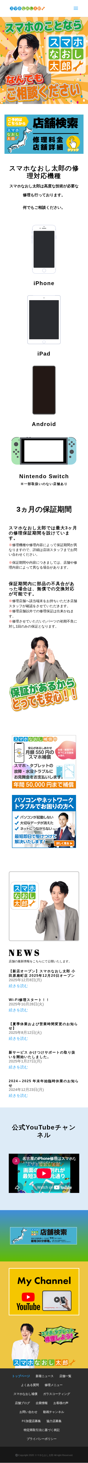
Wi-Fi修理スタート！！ (29, 1000)
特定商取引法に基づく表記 (42, 1430)
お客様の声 (60, 1403)
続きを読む (18, 986)
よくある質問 (30, 1385)
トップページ (21, 1376)
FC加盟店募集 (31, 1421)
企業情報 (42, 1403)
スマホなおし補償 (25, 1394)
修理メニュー (54, 1385)
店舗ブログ (22, 1403)
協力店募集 (54, 1421)
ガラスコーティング (56, 1394)
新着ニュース (45, 1376)
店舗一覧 (65, 1376)
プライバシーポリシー (42, 1439)
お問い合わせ (28, 1412)
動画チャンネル (53, 1412)
